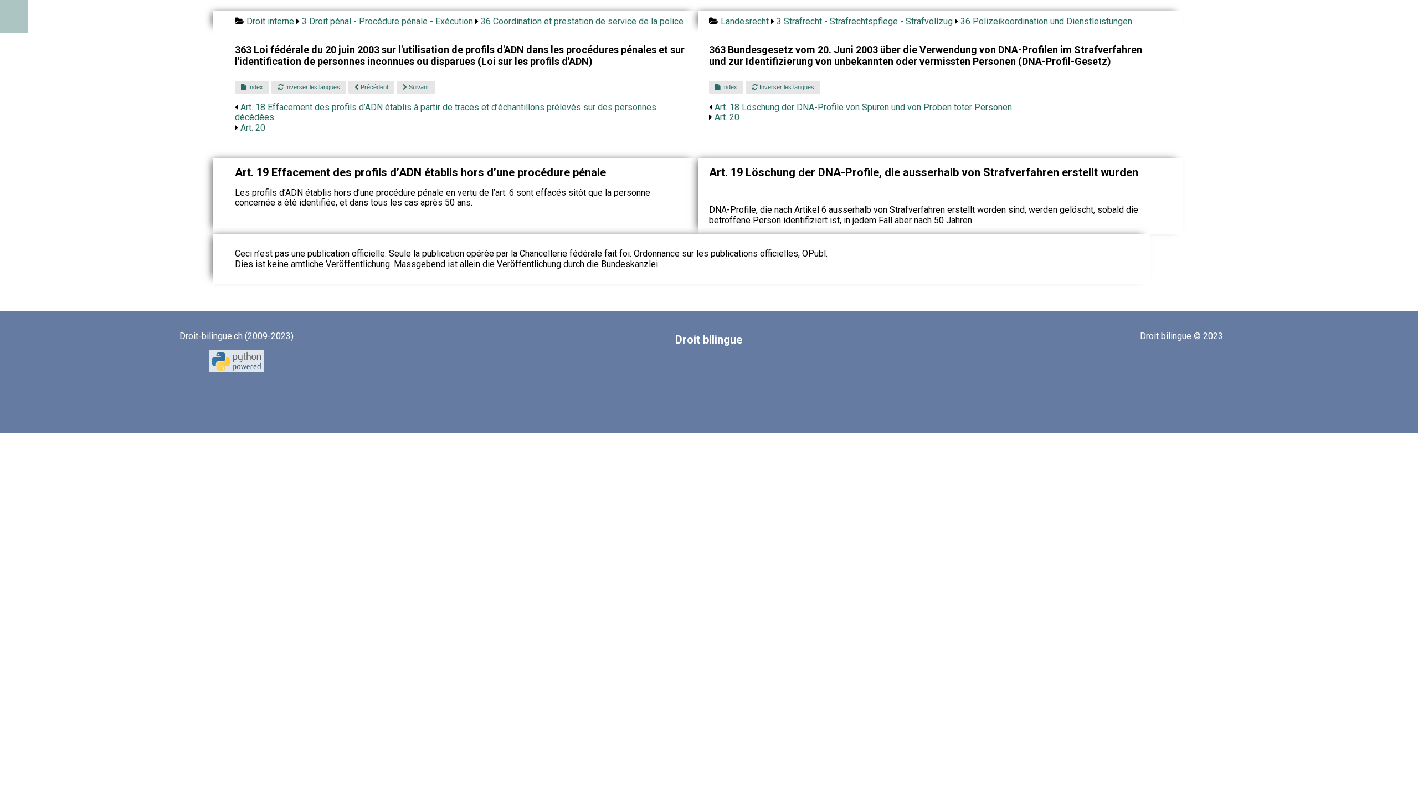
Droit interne (270, 21)
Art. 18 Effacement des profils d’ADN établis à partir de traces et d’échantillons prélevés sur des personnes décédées (445, 112)
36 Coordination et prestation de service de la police (582, 21)
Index (254, 87)
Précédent (373, 87)
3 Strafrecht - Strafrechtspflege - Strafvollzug (865, 21)
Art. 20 (252, 127)
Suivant (418, 87)
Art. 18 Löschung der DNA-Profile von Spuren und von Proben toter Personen (863, 107)
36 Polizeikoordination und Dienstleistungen (1046, 21)
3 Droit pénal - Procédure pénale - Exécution (387, 21)
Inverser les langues (312, 87)
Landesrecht (745, 21)
